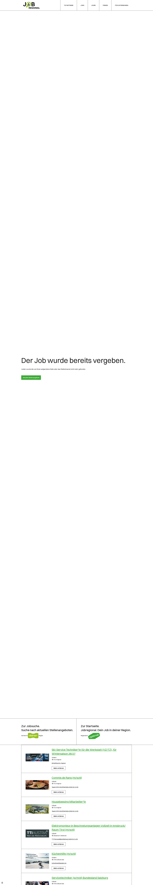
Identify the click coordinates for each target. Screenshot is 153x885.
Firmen (105, 5)
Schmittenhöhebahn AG (59, 863)
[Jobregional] (31, 5)
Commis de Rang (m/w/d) (67, 777)
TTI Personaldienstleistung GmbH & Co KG (65, 839)
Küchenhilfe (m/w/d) (64, 853)
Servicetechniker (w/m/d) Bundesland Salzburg (80, 877)
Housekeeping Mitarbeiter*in (69, 801)
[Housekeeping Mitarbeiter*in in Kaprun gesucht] (37, 809)
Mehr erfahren (59, 768)
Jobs (82, 5)
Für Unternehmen (121, 5)
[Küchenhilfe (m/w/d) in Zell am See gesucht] (37, 861)
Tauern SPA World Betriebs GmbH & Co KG (65, 787)
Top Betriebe (68, 5)
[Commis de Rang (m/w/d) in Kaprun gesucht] (37, 785)
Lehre (93, 5)
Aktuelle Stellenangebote (31, 377)
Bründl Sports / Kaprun (59, 763)
